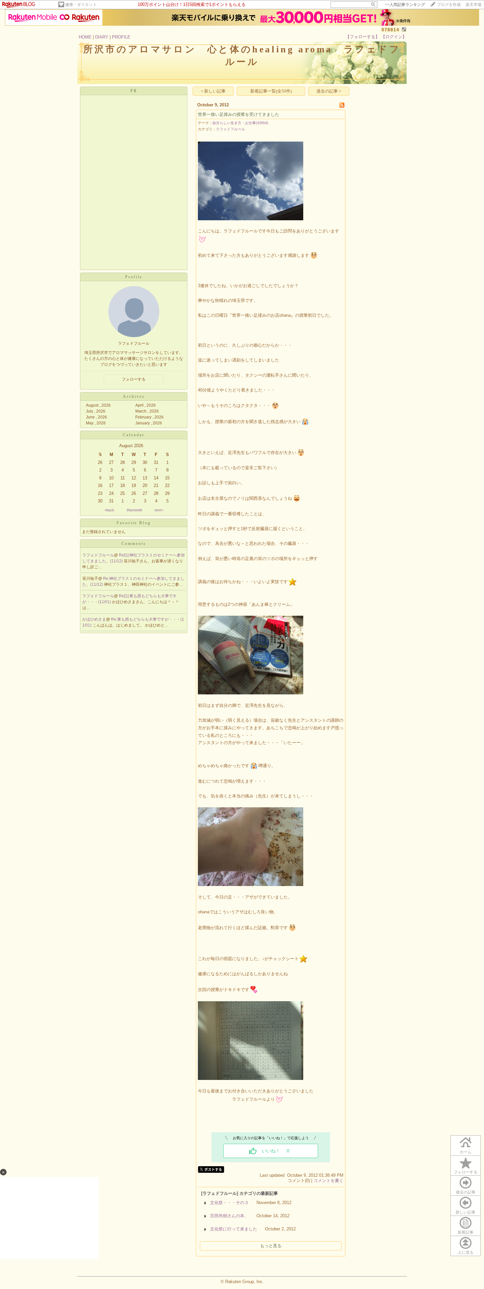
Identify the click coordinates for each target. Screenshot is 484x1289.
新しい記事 (465, 1212)
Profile (134, 277)
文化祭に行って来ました (233, 1228)
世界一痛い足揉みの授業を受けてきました (238, 114)
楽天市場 (473, 4)
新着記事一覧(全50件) (271, 91)
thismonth (134, 510)
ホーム (465, 1152)
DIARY (101, 37)
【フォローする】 (362, 36)
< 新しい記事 (213, 91)
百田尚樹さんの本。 (229, 1215)
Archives (134, 396)
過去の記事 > (328, 91)
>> (405, 4)
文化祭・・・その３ (229, 1202)
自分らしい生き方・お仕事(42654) (240, 123)
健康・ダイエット (81, 4)
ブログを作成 (449, 4)
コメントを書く (328, 1180)
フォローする (465, 1172)
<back (109, 510)
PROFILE (121, 37)
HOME (85, 37)
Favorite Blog (134, 523)
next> (158, 510)
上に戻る (465, 1252)
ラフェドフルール (98, 555)
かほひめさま (94, 619)
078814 (390, 29)
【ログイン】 (394, 36)
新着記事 (465, 1232)
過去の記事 (465, 1192)
